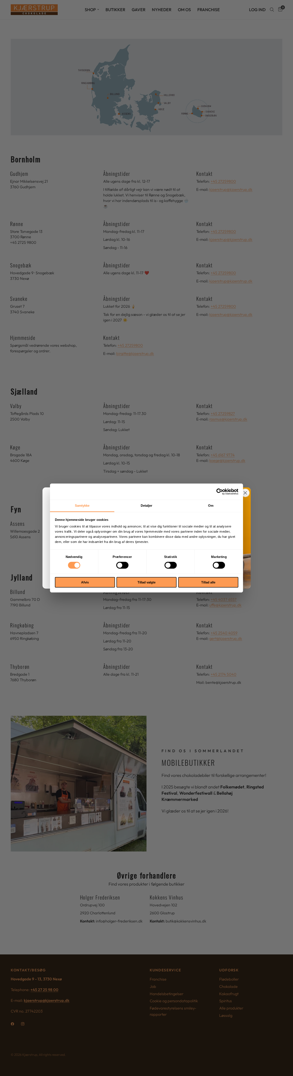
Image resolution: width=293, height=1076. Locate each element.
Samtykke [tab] (82, 505)
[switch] (122, 565)
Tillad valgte (146, 582)
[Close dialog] (245, 493)
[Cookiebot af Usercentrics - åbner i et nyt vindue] (219, 491)
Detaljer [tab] (147, 505)
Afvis (85, 582)
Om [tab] (210, 505)
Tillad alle (208, 582)
